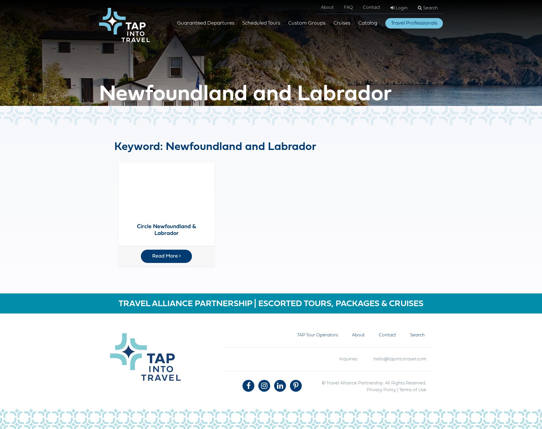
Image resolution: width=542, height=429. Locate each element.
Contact (371, 7)
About (327, 7)
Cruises (341, 23)
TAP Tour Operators (317, 335)
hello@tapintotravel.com (399, 359)
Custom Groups (306, 23)
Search (430, 8)
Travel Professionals (414, 23)
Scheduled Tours (261, 23)
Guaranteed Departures (205, 23)
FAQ (348, 7)
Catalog (367, 23)
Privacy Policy (381, 390)
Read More (165, 256)
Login (401, 8)
